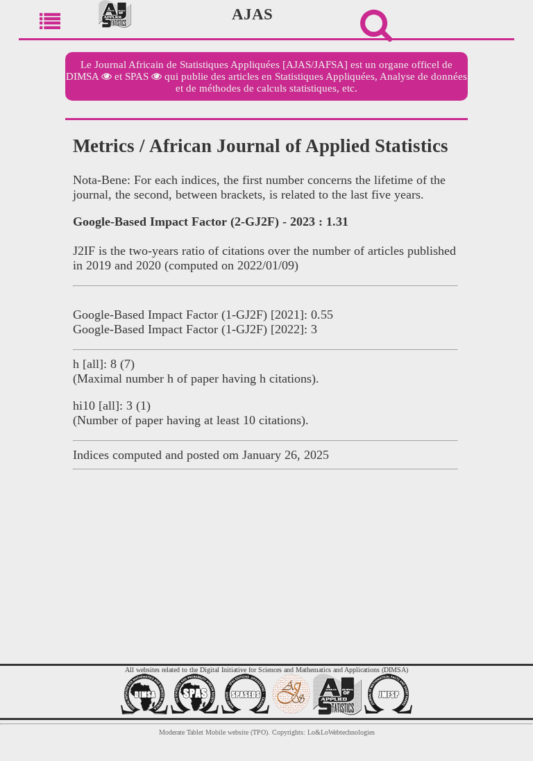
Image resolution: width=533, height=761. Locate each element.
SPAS (137, 76)
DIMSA (82, 76)
